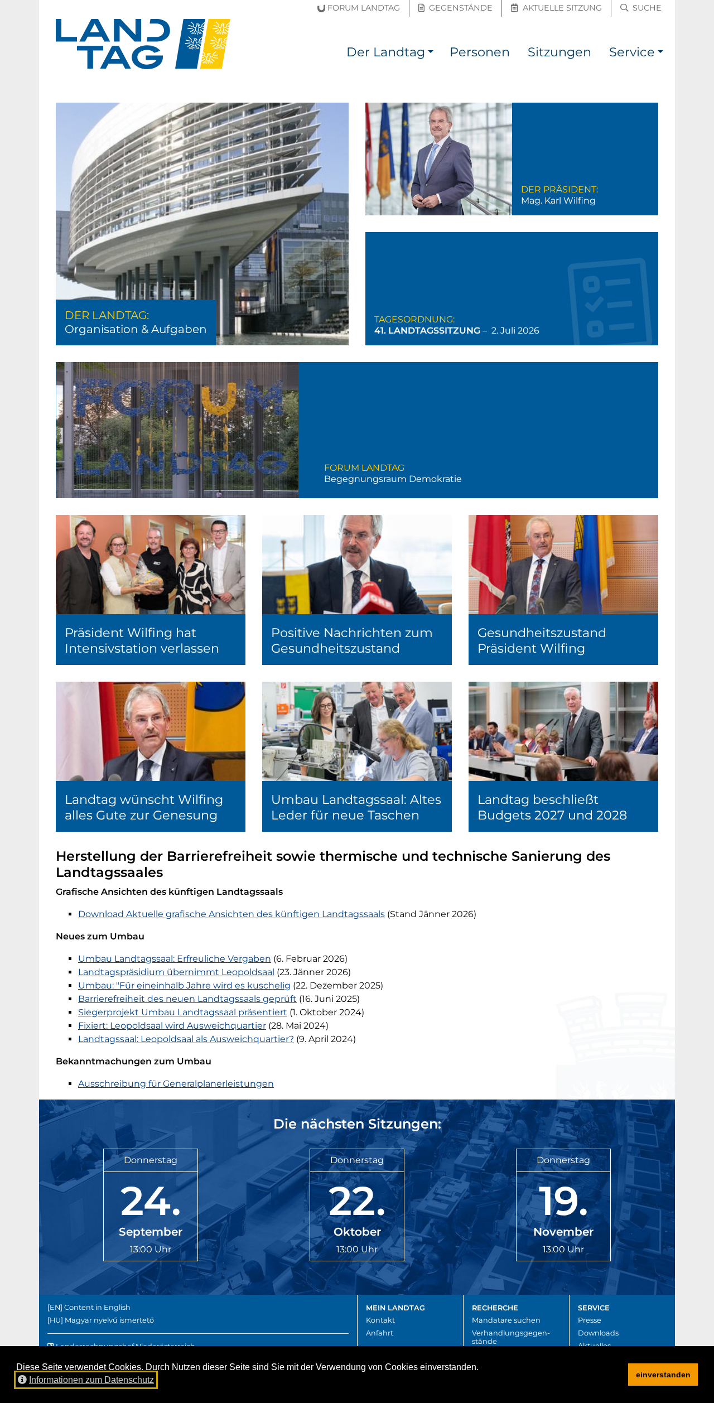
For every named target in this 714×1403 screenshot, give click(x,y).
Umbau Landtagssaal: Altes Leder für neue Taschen (357, 757)
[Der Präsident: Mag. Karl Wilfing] (511, 159)
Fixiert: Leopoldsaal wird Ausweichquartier (172, 1025)
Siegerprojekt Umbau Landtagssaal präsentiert (182, 1012)
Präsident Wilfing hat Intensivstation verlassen (150, 590)
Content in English (97, 1307)
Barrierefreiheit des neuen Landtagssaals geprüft (187, 999)
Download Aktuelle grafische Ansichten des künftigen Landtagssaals (231, 914)
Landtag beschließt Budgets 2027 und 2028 (563, 757)
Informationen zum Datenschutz (91, 1380)
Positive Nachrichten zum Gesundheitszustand (357, 590)
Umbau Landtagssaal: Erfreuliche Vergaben (174, 958)
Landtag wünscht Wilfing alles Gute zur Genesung (150, 757)
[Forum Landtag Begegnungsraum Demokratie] (357, 430)
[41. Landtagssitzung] (511, 288)
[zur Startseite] (143, 44)
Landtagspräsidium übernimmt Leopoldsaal (176, 972)
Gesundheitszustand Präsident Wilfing (563, 590)
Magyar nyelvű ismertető (109, 1320)
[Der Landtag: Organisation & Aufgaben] (202, 224)
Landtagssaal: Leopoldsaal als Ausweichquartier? (186, 1039)
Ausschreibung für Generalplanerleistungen (176, 1083)
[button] (430, 53)
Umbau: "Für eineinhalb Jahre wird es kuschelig (184, 985)
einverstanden (663, 1374)
